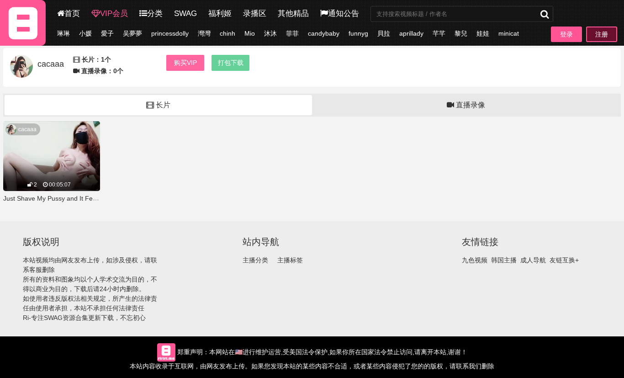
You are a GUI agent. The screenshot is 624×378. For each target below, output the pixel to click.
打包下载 (230, 62)
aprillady (411, 33)
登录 (566, 34)
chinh (227, 33)
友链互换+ (564, 260)
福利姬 (220, 13)
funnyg (358, 33)
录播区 (254, 13)
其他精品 (293, 13)
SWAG (185, 13)
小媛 (85, 33)
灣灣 (204, 33)
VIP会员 (114, 13)
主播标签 (290, 260)
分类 (155, 13)
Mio (249, 33)
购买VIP (185, 62)
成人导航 (533, 260)
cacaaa (27, 129)
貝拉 (383, 33)
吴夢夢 (132, 33)
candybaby (323, 33)
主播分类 (255, 260)
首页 (72, 13)
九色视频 (474, 260)
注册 (601, 34)
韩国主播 (504, 260)
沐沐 (270, 33)
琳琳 (63, 33)
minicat (508, 33)
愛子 (107, 33)
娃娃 (482, 33)
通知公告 (343, 13)
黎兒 (461, 33)
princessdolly (170, 33)
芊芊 (439, 33)
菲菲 (292, 33)
